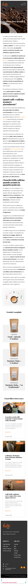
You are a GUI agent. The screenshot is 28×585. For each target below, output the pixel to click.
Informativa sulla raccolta (10, 582)
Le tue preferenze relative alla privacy (13, 579)
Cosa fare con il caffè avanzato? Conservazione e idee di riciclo (14, 418)
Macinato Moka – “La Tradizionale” (14, 386)
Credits (16, 553)
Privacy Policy (17, 555)
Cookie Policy (17, 557)
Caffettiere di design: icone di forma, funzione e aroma (13, 457)
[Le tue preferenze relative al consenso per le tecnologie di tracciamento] (25, 582)
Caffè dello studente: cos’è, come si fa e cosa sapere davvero (13, 496)
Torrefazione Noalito (7, 18)
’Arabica (5, 60)
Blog (12, 17)
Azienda (16, 544)
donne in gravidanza (15, 149)
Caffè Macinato (6, 544)
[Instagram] (24, 567)
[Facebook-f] (22, 567)
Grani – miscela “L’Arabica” (14, 338)
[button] (24, 4)
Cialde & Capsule (7, 548)
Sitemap (16, 550)
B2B (15, 546)
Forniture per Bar (7, 550)
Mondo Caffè (17, 18)
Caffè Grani (5, 546)
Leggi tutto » (8, 432)
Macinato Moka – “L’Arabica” (14, 362)
